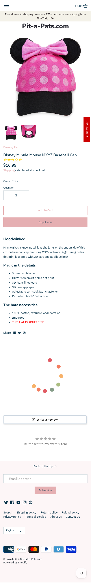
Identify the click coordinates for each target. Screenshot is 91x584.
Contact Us (73, 517)
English (10, 530)
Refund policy (70, 512)
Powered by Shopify (15, 562)
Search (7, 512)
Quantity (8, 187)
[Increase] (25, 195)
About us (56, 517)
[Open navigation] (6, 5)
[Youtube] (18, 502)
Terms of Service (35, 517)
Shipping (9, 170)
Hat (16, 147)
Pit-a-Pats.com (45, 26)
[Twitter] (6, 502)
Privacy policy (12, 517)
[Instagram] (24, 502)
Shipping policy (26, 512)
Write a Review (47, 420)
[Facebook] (12, 502)
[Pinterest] (30, 502)
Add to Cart (45, 210)
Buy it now (45, 222)
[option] (11, 132)
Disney (7, 147)
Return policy (49, 512)
